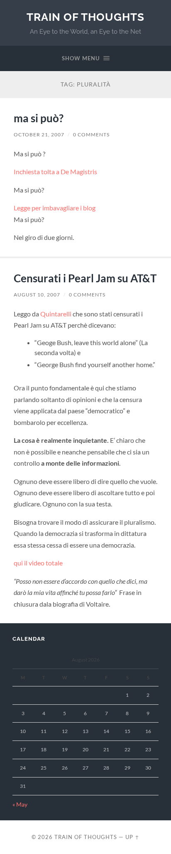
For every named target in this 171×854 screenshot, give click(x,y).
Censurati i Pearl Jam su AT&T (85, 278)
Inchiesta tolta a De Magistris (55, 171)
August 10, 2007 (37, 294)
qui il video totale (38, 563)
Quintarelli (55, 314)
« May (19, 804)
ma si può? (39, 118)
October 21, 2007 (39, 134)
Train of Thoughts (85, 16)
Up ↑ (132, 837)
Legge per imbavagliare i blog (54, 208)
